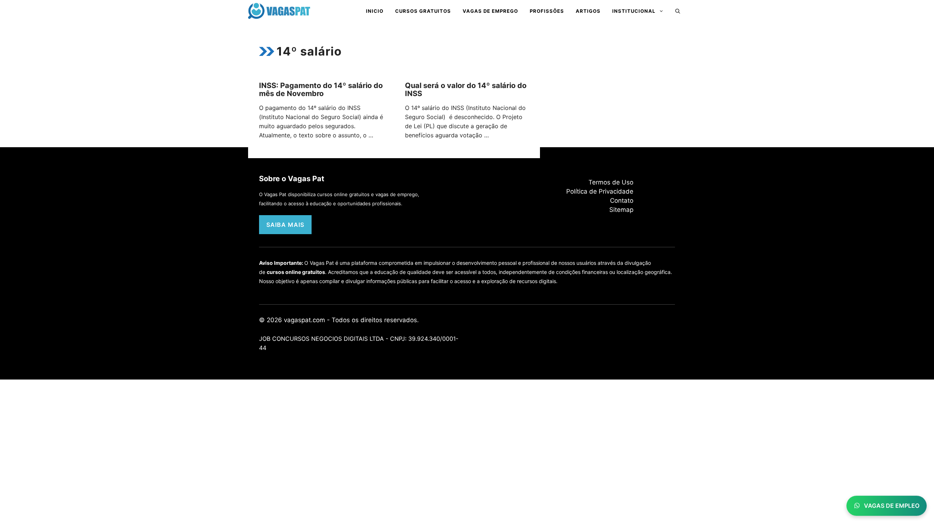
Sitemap (621, 209)
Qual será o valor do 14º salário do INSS (465, 89)
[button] (677, 11)
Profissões (547, 11)
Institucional (633, 11)
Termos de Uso (610, 182)
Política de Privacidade (599, 191)
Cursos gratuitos (423, 11)
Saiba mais (285, 224)
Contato (621, 200)
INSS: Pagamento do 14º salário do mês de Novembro (321, 89)
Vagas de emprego (490, 11)
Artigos (588, 11)
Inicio (374, 11)
